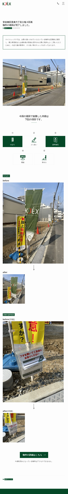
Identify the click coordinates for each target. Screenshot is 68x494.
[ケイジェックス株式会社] (7, 3)
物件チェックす (8, 28)
